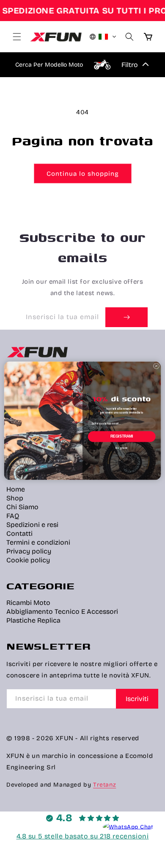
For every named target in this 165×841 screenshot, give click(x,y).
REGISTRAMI (121, 436)
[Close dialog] (156, 366)
